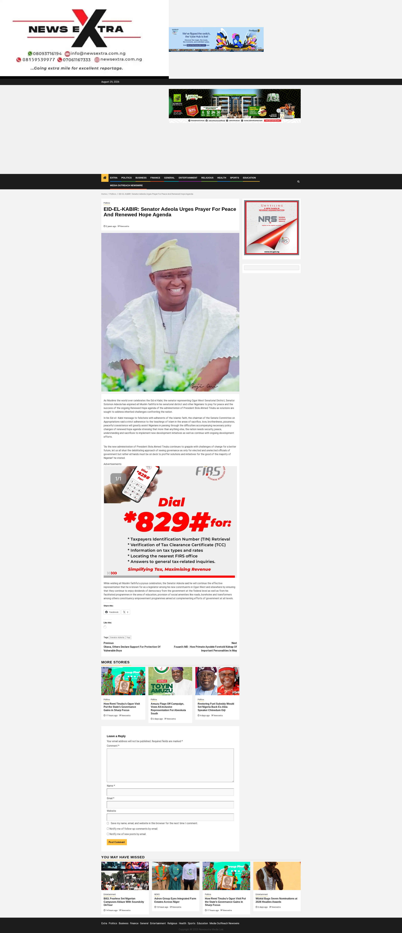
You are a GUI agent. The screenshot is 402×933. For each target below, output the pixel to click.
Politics (126, 177)
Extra (113, 177)
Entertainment (188, 177)
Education (249, 177)
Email (110, 798)
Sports (234, 177)
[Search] (298, 182)
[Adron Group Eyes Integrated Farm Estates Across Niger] (176, 876)
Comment (113, 745)
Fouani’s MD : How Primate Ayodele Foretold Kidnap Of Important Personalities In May (205, 647)
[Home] (105, 178)
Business (141, 177)
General (169, 177)
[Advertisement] (201, 150)
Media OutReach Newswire (126, 185)
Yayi (128, 637)
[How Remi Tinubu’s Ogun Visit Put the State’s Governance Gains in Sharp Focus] (123, 681)
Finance (155, 177)
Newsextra (124, 226)
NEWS (157, 894)
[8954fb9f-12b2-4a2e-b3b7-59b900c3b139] (170, 521)
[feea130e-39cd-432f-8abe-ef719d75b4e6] (216, 39)
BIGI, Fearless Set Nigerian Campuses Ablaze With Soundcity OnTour (124, 901)
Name (111, 785)
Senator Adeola (117, 637)
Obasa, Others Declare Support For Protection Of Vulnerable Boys (132, 647)
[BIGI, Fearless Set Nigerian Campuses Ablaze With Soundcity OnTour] (125, 876)
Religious (207, 177)
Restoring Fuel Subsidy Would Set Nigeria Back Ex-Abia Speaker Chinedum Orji (216, 707)
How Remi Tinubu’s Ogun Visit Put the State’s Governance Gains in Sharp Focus (122, 707)
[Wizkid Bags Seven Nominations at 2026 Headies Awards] (277, 876)
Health (221, 177)
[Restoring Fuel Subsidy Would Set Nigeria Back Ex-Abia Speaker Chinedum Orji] (217, 681)
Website (111, 810)
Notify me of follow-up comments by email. (133, 828)
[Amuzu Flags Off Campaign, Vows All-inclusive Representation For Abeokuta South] (170, 681)
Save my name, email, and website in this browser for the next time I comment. (154, 823)
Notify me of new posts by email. (127, 834)
